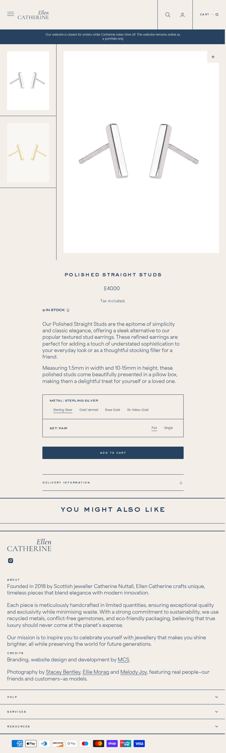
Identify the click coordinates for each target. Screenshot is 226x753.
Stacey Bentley (63, 672)
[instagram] (10, 560)
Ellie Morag (96, 672)
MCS (123, 660)
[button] (10, 15)
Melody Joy (133, 672)
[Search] (162, 14)
